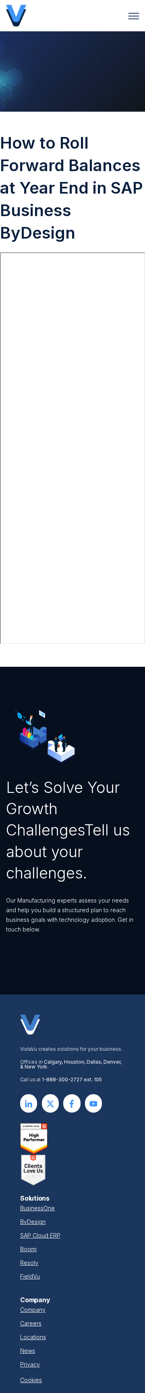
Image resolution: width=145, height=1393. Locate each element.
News (27, 1350)
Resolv (29, 1262)
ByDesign (33, 1221)
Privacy (30, 1364)
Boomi (28, 1249)
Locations (33, 1337)
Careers (30, 1323)
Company (33, 1309)
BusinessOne (37, 1208)
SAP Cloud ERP (40, 1235)
